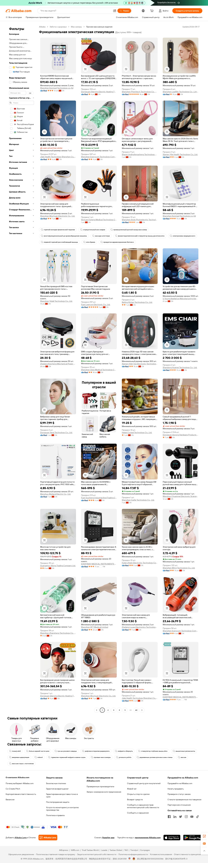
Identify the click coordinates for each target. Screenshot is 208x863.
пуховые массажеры (102, 757)
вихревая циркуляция (20, 757)
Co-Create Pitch (13, 789)
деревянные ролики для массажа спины (156, 757)
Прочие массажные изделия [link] (99, 27)
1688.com (75, 850)
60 (136, 710)
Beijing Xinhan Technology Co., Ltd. (137, 302)
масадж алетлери (102, 236)
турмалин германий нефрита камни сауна (68, 757)
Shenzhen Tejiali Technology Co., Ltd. (56, 301)
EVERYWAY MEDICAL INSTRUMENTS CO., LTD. (99, 564)
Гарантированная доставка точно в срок (62, 795)
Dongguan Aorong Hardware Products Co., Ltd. (181, 435)
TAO (126, 850)
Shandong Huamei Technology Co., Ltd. (180, 367)
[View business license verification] (129, 858)
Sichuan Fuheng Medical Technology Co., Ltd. (99, 220)
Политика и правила (55, 815)
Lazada (104, 850)
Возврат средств (135, 799)
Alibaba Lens (21, 837)
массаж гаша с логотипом (23, 764)
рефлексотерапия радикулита (97, 751)
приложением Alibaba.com (148, 837)
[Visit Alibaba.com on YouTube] (192, 816)
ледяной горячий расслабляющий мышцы (61, 242)
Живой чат (132, 789)
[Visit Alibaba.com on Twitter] (180, 816)
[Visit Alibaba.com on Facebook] (169, 816)
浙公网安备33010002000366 (150, 859)
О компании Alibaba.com (17, 777)
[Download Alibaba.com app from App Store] (171, 837)
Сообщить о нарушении (138, 813)
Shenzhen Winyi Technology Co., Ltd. (179, 568)
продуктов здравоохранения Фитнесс (118, 242)
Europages (145, 850)
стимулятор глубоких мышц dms (154, 751)
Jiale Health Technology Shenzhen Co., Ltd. (58, 157)
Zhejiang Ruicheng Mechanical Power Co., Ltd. (58, 364)
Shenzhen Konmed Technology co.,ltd (56, 88)
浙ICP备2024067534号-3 (176, 859)
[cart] (152, 11)
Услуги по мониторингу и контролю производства (62, 808)
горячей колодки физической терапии (59, 230)
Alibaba (42, 27)
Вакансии (10, 799)
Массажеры (76, 27)
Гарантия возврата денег (57, 789)
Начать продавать (176, 789)
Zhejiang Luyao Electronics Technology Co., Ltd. (140, 627)
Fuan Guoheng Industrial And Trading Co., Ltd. (99, 498)
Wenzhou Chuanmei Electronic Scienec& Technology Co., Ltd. (181, 496)
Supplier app (108, 837)
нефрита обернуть (125, 751)
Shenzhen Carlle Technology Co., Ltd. (138, 500)
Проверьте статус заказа (179, 794)
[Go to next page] (141, 710)
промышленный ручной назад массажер (130, 230)
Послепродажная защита (57, 802)
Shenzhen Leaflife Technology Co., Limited (181, 92)
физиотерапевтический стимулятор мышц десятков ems (141, 236)
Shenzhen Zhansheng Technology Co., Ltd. (58, 633)
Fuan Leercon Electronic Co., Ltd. (95, 304)
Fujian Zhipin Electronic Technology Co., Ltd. (140, 563)
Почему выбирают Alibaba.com (20, 783)
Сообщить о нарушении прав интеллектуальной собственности (143, 806)
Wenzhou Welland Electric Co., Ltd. (55, 494)
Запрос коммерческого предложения (104, 792)
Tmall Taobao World (90, 850)
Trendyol (134, 850)
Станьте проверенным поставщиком (184, 799)
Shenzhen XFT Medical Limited (94, 627)
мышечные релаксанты (185, 751)
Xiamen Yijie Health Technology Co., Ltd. (180, 154)
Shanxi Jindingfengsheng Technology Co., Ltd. (140, 154)
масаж (183, 757)
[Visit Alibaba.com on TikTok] (197, 816)
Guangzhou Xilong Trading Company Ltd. (58, 565)
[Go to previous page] (96, 710)
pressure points (125, 757)
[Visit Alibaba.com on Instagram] (186, 816)
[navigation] (21, 369)
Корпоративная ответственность (21, 794)
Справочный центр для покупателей (143, 783)
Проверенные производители (100, 786)
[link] (204, 836)
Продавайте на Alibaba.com (180, 783)
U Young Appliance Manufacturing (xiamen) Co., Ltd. (181, 298)
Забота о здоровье (58, 27)
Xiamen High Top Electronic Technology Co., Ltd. (140, 364)
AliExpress (63, 850)
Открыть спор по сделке (138, 794)
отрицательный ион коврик (94, 230)
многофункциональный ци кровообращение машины (65, 236)
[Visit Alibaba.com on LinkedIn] (175, 816)
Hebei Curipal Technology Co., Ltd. (137, 432)
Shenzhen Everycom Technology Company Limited (99, 157)
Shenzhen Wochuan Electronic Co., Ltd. (57, 216)
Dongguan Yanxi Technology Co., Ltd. (56, 432)
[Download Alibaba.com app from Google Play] (192, 837)
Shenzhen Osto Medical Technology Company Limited (99, 370)
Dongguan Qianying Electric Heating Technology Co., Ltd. (99, 92)
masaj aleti (16, 751)
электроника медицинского (184, 236)
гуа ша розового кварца (67, 751)
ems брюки (90, 242)
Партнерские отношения (179, 805)
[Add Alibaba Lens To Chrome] (47, 837)
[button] (114, 10)
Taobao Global (116, 850)
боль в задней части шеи (39, 751)
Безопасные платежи (56, 783)
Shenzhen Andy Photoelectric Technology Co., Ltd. (140, 220)
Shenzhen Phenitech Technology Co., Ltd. (140, 92)
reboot (40, 757)
